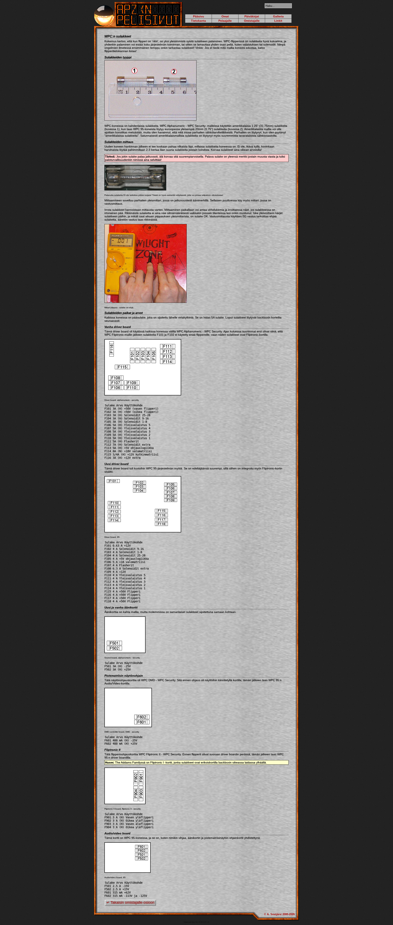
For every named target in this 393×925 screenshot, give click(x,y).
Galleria (278, 16)
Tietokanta (198, 20)
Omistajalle (252, 20)
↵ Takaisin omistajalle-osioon (130, 902)
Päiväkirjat (251, 16)
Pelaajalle (225, 20)
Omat (225, 16)
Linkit (278, 20)
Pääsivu (198, 16)
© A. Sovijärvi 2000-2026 (279, 914)
